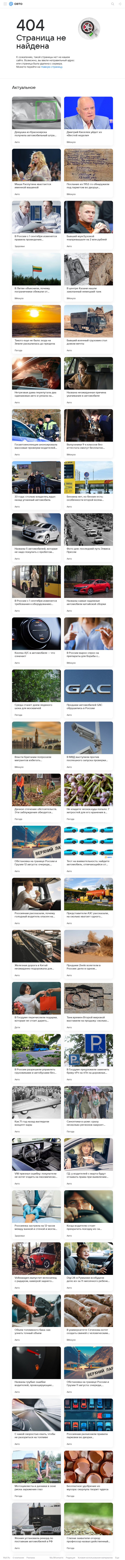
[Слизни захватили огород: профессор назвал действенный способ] (88, 1527)
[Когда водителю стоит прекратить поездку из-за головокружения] (88, 1214)
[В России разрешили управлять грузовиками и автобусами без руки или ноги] (36, 1058)
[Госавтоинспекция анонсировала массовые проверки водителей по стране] (36, 433)
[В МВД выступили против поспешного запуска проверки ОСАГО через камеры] (88, 746)
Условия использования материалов (95, 1557)
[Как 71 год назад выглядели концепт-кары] (36, 1110)
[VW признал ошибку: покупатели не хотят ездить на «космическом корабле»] (36, 1162)
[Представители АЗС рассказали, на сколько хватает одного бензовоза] (88, 902)
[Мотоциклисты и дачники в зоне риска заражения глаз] (36, 1475)
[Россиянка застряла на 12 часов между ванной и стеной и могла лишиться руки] (36, 1214)
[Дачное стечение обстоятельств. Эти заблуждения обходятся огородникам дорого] (36, 798)
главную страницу (51, 66)
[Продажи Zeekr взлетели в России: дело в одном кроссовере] (88, 954)
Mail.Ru (6, 1557)
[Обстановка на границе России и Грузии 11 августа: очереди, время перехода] (88, 1370)
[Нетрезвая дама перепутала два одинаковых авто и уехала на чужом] (36, 381)
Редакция (70, 1557)
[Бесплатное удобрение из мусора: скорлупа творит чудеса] (88, 1475)
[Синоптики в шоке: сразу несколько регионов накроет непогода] (88, 1110)
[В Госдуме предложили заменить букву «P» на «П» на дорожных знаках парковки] (88, 1058)
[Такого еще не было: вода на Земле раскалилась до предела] (36, 329)
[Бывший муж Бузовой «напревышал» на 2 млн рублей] (88, 225)
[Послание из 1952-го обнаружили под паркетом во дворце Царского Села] (88, 173)
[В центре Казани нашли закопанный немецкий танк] (88, 277)
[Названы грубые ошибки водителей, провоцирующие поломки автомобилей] (36, 1370)
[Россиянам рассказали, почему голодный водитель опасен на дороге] (36, 902)
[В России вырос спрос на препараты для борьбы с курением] (88, 641)
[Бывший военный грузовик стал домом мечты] (88, 329)
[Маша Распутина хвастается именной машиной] (36, 173)
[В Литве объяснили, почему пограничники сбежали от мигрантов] (36, 277)
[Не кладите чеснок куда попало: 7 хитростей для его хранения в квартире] (88, 798)
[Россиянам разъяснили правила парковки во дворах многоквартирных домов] (88, 1423)
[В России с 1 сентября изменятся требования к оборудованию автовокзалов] (36, 589)
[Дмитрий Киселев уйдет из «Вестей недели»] (88, 121)
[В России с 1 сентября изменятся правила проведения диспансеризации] (36, 225)
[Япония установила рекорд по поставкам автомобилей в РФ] (36, 1527)
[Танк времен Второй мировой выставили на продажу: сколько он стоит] (88, 1006)
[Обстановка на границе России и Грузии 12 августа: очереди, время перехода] (36, 850)
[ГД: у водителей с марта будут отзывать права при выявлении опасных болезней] (88, 1162)
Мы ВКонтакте (56, 1557)
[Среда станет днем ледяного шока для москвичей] (36, 694)
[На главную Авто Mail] (17, 4)
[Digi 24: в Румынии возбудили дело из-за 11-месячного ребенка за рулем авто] (88, 1266)
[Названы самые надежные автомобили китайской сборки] (88, 589)
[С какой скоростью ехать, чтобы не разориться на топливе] (36, 1423)
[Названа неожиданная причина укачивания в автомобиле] (88, 381)
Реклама (31, 1557)
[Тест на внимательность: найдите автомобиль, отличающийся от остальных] (88, 850)
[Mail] (11, 4)
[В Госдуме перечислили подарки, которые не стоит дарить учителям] (36, 1006)
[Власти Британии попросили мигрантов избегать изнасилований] (36, 746)
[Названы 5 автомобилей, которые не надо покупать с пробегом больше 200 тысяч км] (36, 537)
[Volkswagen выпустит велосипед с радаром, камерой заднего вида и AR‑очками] (36, 1266)
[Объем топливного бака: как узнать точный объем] (36, 1318)
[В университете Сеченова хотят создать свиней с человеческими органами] (88, 1318)
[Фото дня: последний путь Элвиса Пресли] (88, 537)
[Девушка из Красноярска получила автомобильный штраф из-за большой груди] (36, 121)
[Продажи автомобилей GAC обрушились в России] (88, 694)
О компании (18, 1557)
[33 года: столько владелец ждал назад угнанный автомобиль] (36, 485)
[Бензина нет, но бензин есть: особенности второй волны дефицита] (88, 485)
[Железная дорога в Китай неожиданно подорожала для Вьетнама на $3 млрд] (36, 954)
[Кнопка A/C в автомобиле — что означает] (36, 641)
